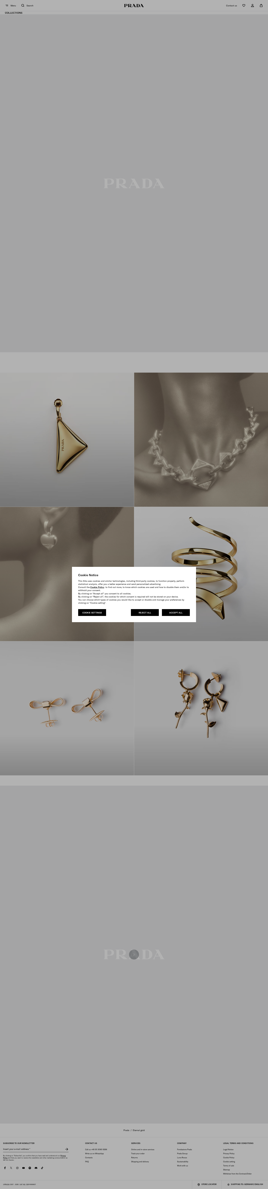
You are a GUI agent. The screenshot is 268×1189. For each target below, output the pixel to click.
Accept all (176, 612)
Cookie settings (92, 612)
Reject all (145, 612)
